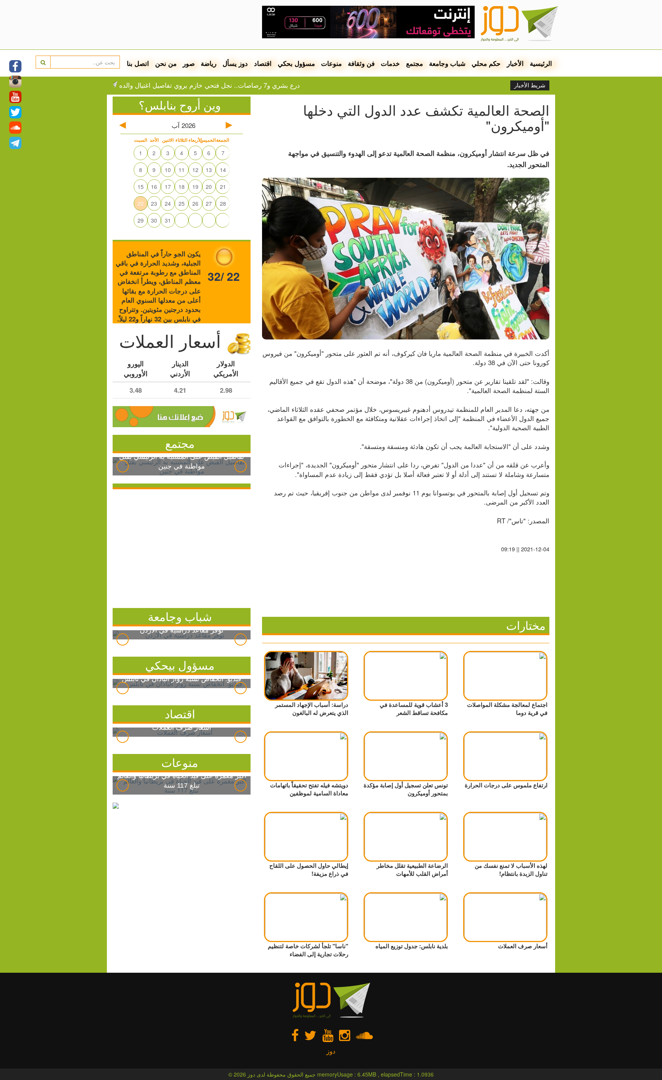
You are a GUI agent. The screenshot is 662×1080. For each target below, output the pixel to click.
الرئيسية (541, 63)
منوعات (331, 63)
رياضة (208, 63)
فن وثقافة (361, 63)
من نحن (166, 63)
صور (189, 63)
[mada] (368, 19)
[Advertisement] (182, 546)
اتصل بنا (138, 63)
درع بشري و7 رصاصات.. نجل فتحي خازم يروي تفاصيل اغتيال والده (237, 85)
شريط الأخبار (530, 85)
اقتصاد (263, 63)
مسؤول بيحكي (180, 665)
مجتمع (414, 63)
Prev (122, 466)
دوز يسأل (235, 63)
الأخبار (515, 63)
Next (240, 466)
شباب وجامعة (447, 63)
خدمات (390, 63)
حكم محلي (486, 63)
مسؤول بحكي (296, 63)
